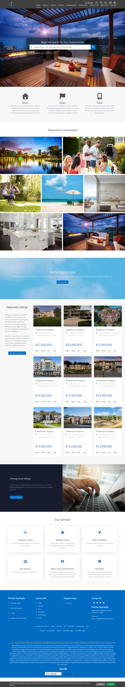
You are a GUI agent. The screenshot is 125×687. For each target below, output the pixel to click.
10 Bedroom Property (75, 380)
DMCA (59, 631)
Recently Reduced (16, 608)
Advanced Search (48, 53)
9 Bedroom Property (105, 431)
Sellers (63, 102)
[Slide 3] (61, 81)
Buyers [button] (53, 5)
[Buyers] (25, 98)
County (40, 606)
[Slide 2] (58, 81)
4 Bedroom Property (44, 380)
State (40, 603)
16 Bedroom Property (105, 380)
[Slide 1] (55, 81)
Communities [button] (71, 5)
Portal (99, 102)
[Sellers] (62, 98)
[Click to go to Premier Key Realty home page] (11, 4)
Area (39, 618)
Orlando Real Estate (42, 626)
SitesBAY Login (80, 631)
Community (42, 615)
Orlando (69, 603)
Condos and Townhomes (19, 618)
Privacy (42, 631)
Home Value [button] (83, 5)
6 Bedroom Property (75, 329)
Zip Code (41, 612)
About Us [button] (104, 5)
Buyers (25, 102)
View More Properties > (17, 353)
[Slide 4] (64, 81)
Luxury (13, 613)
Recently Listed (15, 603)
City (39, 609)
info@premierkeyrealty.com (105, 619)
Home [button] (38, 5)
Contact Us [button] (94, 5)
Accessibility (51, 631)
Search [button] (45, 5)
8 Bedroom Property (105, 329)
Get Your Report (16, 497)
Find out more (62, 282)
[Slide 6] (69, 81)
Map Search (34, 53)
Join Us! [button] (113, 5)
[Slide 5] (66, 81)
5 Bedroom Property (75, 431)
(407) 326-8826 (89, 3)
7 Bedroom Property (44, 329)
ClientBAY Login (68, 631)
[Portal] (100, 98)
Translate (77, 674)
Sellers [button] (61, 5)
